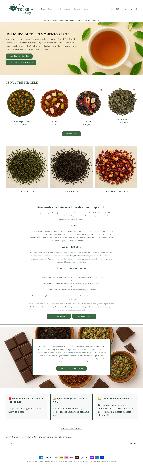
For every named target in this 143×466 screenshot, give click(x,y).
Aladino (55, 122)
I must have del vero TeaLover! (21, 62)
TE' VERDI (25, 191)
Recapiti (113, 461)
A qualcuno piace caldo (21, 122)
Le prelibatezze (84, 316)
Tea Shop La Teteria (38, 461)
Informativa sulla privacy (65, 461)
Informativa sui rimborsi (81, 461)
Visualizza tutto (71, 134)
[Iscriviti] (42, 443)
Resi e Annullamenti (71, 428)
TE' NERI (70, 191)
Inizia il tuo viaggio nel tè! (19, 56)
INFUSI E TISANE (115, 191)
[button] (51, 9)
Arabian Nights (122, 119)
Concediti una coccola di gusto (71, 368)
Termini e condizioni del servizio (99, 461)
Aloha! (88, 122)
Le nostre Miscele (59, 316)
